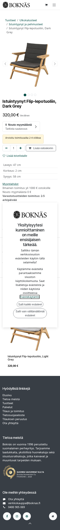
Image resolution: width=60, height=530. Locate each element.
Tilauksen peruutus (14, 419)
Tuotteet (10, 20)
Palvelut (7, 407)
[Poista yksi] (6, 148)
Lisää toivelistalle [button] (17, 155)
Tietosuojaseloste (14, 415)
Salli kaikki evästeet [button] (30, 304)
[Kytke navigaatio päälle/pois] (54, 4)
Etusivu (7, 395)
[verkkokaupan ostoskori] (46, 4)
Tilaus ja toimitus (13, 411)
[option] (30, 336)
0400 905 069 (16, 507)
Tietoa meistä (11, 399)
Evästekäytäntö (29, 297)
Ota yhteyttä (10, 423)
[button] (5, 63)
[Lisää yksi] (20, 148)
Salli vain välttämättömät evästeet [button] (30, 313)
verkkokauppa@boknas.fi (24, 503)
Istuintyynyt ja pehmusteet (26, 24)
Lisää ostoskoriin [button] (42, 148)
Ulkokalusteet (28, 20)
